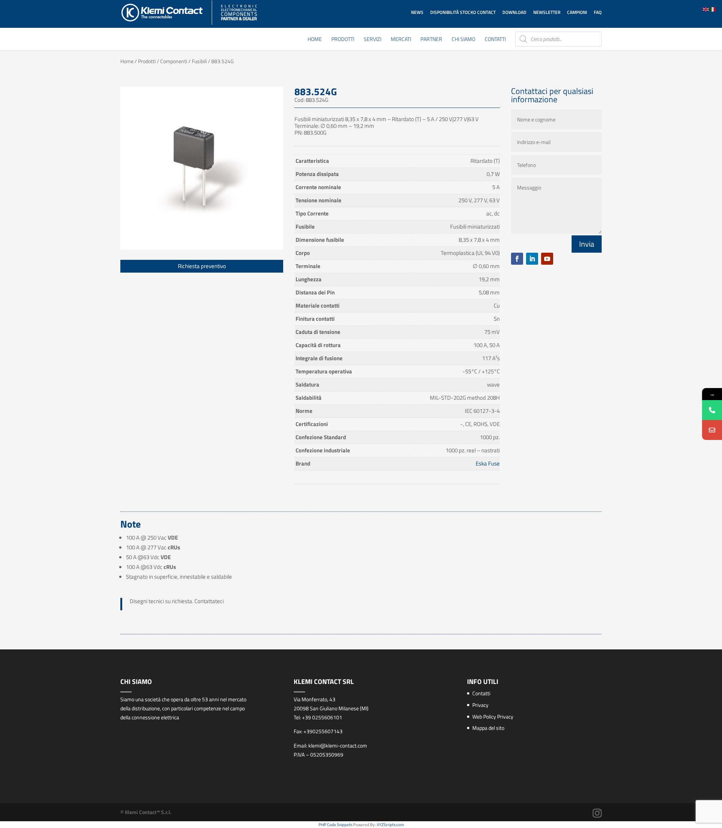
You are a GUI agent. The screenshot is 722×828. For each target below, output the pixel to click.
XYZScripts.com (390, 825)
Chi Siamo (463, 39)
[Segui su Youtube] (547, 259)
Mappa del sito (488, 728)
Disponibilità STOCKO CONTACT (463, 12)
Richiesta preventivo (202, 266)
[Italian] (713, 9)
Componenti (173, 61)
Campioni (577, 12)
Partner (431, 39)
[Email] (712, 430)
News (417, 12)
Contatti (495, 39)
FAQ (598, 12)
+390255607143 (323, 731)
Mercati (401, 39)
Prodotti (342, 39)
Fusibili (199, 61)
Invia (586, 244)
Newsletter (546, 12)
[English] (706, 9)
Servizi (372, 39)
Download (514, 12)
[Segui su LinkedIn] (532, 259)
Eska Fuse (488, 463)
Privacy (480, 705)
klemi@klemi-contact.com (337, 745)
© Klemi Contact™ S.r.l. (145, 812)
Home (315, 39)
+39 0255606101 (322, 717)
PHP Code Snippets (335, 825)
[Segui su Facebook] (517, 259)
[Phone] (712, 410)
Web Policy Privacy (492, 716)
